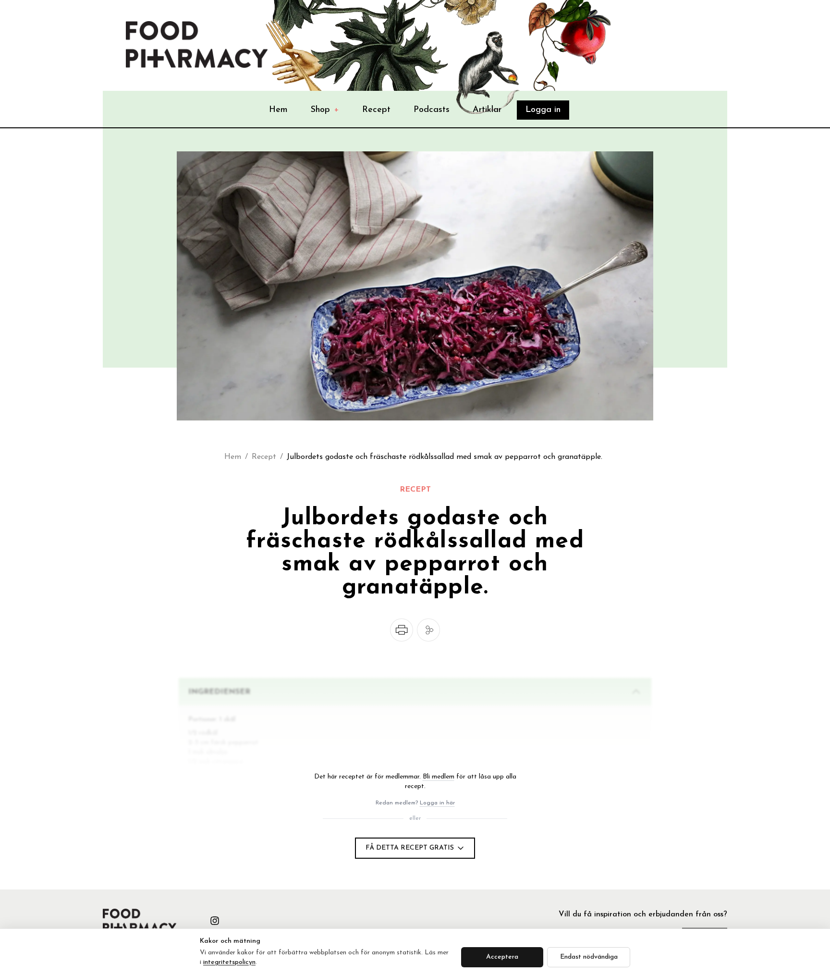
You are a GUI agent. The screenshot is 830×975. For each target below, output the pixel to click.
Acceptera (502, 957)
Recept (376, 110)
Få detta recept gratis (410, 848)
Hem (278, 110)
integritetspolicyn (229, 962)
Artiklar (487, 110)
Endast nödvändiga (589, 957)
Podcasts (432, 110)
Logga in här (437, 803)
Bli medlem (438, 776)
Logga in (543, 110)
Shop (325, 110)
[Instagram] (214, 920)
